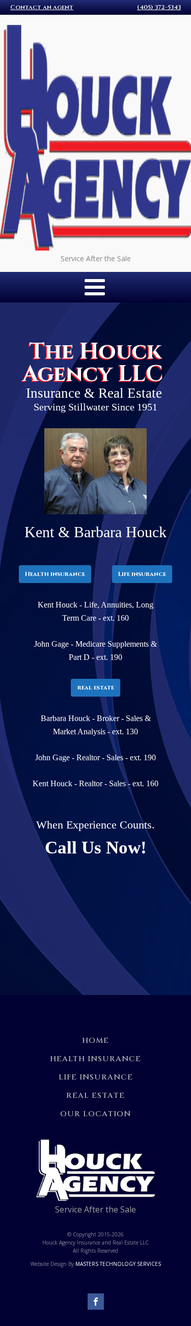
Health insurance (55, 574)
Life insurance (142, 574)
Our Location (95, 1114)
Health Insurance (95, 1059)
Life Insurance (96, 1077)
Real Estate (95, 1095)
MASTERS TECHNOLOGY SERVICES (118, 1263)
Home (95, 1040)
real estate (95, 687)
